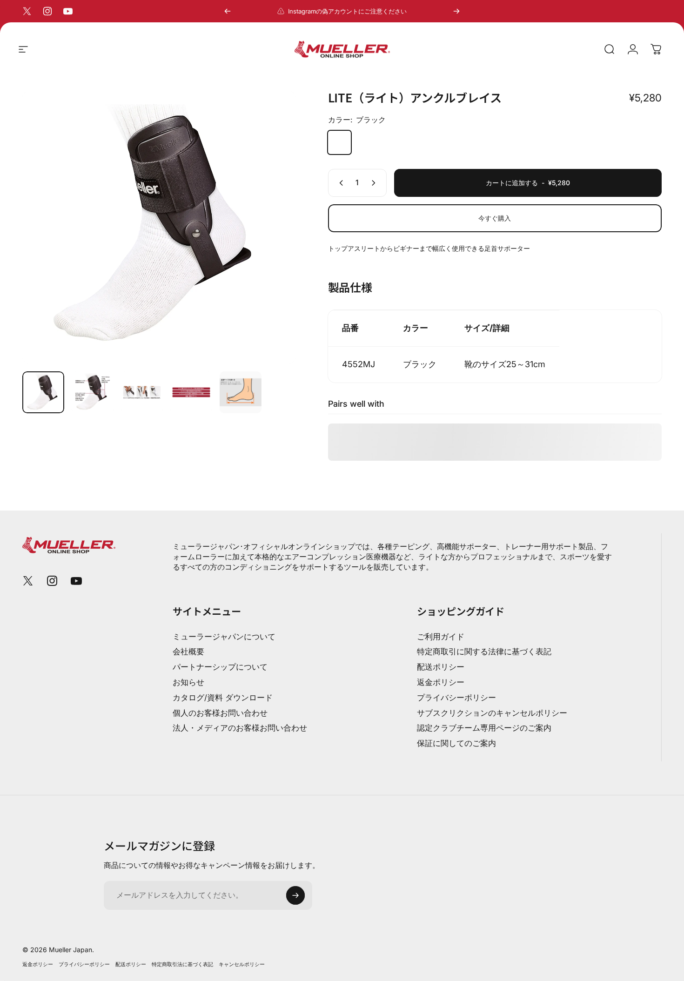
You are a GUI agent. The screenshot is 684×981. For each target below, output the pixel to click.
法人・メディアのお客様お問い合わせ (240, 727)
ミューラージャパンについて (224, 636)
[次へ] (456, 11)
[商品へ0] (43, 392)
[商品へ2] (93, 392)
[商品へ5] (241, 392)
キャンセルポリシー (242, 964)
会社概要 (188, 651)
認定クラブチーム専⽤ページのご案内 (484, 727)
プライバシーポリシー (456, 697)
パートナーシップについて (220, 667)
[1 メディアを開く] (158, 227)
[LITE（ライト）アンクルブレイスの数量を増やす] (375, 182)
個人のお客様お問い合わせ (220, 713)
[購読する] (295, 895)
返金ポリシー (440, 682)
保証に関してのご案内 (456, 743)
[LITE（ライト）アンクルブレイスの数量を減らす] (339, 182)
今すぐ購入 (494, 218)
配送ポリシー (440, 667)
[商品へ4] (191, 392)
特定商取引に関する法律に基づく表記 (484, 651)
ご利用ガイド (440, 636)
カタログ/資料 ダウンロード (223, 697)
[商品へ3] (142, 392)
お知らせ (188, 682)
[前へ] (227, 11)
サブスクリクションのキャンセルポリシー (492, 713)
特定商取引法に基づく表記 (182, 964)
